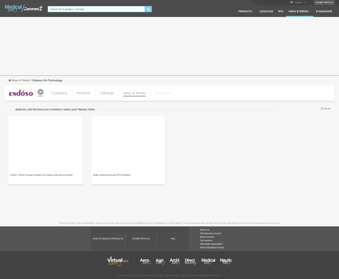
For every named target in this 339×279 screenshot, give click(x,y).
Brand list (204, 230)
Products (245, 11)
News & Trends (298, 11)
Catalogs (266, 11)
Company (59, 93)
